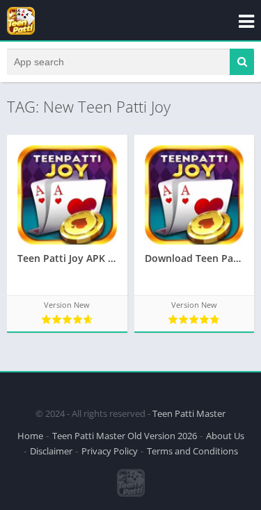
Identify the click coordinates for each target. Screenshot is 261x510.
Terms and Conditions (192, 451)
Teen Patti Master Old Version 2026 (124, 435)
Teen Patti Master (189, 413)
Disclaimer (51, 451)
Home (30, 435)
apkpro (15, 389)
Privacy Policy (109, 451)
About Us (225, 435)
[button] (242, 62)
